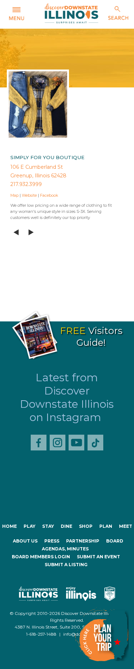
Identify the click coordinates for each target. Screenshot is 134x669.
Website (29, 195)
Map (14, 195)
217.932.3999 (26, 184)
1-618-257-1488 (41, 634)
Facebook (49, 195)
